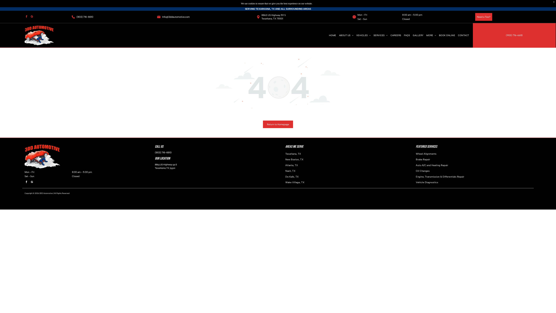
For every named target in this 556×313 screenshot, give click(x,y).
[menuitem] (333, 35)
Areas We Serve (294, 146)
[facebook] (27, 17)
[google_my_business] (32, 17)
